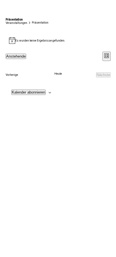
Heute (58, 73)
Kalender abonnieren (28, 92)
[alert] (58, 40)
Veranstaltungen (16, 22)
